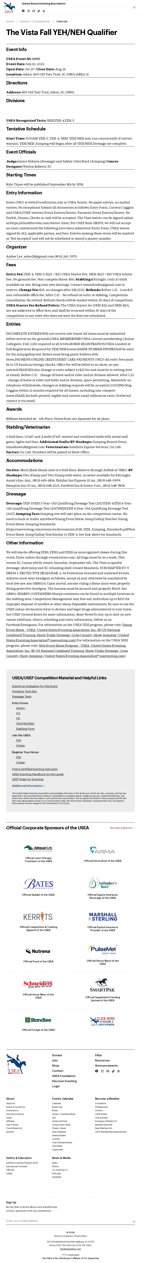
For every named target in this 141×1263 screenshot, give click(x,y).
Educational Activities (16, 1166)
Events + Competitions (35, 21)
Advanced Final (59, 1121)
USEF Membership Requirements (111, 1132)
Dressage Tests (21, 696)
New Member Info (103, 1128)
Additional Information (27, 786)
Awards (55, 1139)
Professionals (101, 1107)
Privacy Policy (80, 1236)
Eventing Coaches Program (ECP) (22, 1163)
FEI (18, 718)
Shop (55, 1065)
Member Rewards (103, 1125)
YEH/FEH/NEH (25, 723)
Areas (9, 1118)
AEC (54, 1118)
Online (20, 745)
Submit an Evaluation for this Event (35, 686)
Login (56, 1086)
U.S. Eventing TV (60, 1170)
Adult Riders (101, 1114)
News (55, 1163)
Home (10, 21)
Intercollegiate (59, 1132)
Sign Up (11, 1202)
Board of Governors (15, 1107)
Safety (9, 1174)
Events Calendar (62, 1098)
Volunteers (57, 1146)
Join (55, 1060)
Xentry (20, 708)
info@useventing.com (70, 1249)
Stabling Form (25, 729)
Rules (54, 1110)
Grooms (99, 1110)
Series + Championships (63, 1114)
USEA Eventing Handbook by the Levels (38, 774)
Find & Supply (73, 1255)
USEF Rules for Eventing (27, 779)
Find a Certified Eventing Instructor (35, 769)
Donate (57, 1055)
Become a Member (107, 1098)
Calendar (56, 1103)
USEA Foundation (63, 1076)
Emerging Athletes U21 (106, 1121)
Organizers (57, 1150)
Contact (57, 1071)
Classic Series (59, 1128)
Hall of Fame (12, 1125)
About (10, 1098)
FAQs (98, 1055)
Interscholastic (59, 1135)
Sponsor (10, 1132)
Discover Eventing (64, 1081)
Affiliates (10, 1121)
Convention (100, 1103)
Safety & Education (19, 1158)
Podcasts (56, 1174)
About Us (10, 1103)
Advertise (56, 1177)
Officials (10, 1170)
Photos (55, 1166)
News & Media (61, 1158)
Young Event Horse (61, 1125)
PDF (18, 740)
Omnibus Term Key (24, 691)
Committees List (14, 1128)
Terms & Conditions (63, 1236)
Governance (12, 1110)
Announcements (106, 1065)
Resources (102, 1060)
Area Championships (62, 1143)
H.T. (18, 713)
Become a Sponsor (121, 828)
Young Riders (101, 1118)
